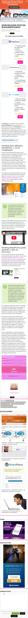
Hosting (13, 19)
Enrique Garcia (6, 29)
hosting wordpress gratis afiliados (8, 407)
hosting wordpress (5, 403)
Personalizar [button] (14, 616)
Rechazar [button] (22, 613)
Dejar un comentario (7, 30)
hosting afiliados (10, 400)
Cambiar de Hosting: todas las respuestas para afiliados (11, 511)
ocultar (15, 140)
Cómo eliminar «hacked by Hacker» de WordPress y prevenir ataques (13, 490)
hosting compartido (11, 176)
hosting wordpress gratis (6, 405)
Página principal (5, 19)
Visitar (20, 62)
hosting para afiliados (20, 402)
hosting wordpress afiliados (18, 403)
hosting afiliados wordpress (7, 402)
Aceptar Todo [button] (15, 613)
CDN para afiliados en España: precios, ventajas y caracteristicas (13, 443)
